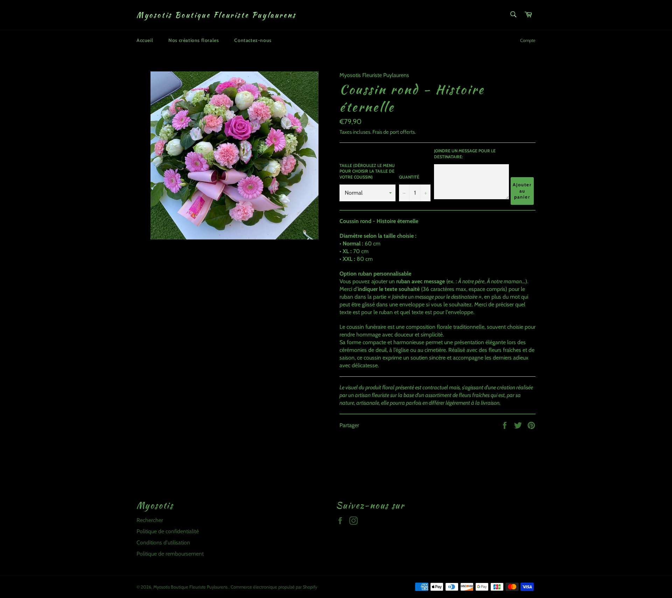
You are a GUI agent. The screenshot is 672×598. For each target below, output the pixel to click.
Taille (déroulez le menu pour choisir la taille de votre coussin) (367, 171)
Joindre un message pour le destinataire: (465, 153)
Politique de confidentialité (167, 531)
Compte (528, 40)
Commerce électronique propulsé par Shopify (274, 587)
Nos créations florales (193, 40)
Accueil (144, 40)
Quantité (409, 177)
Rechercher (149, 520)
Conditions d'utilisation (163, 542)
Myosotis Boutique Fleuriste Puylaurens (216, 15)
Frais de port (385, 132)
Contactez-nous (252, 40)
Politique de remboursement (170, 553)
